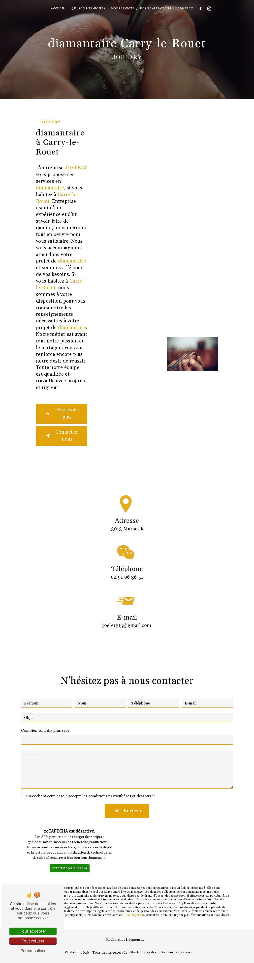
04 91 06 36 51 (127, 577)
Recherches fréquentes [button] (125, 939)
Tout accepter (33, 931)
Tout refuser (33, 940)
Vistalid (71, 952)
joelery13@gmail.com (126, 626)
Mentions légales (143, 952)
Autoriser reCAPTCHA (69, 868)
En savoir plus (67, 413)
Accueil (58, 8)
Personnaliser (33, 950)
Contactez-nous (67, 435)
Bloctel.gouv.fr (134, 915)
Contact (185, 8)
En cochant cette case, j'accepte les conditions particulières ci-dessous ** (91, 796)
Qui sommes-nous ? (88, 8)
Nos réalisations (155, 8)
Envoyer (133, 811)
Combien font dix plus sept (45, 730)
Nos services (122, 8)
